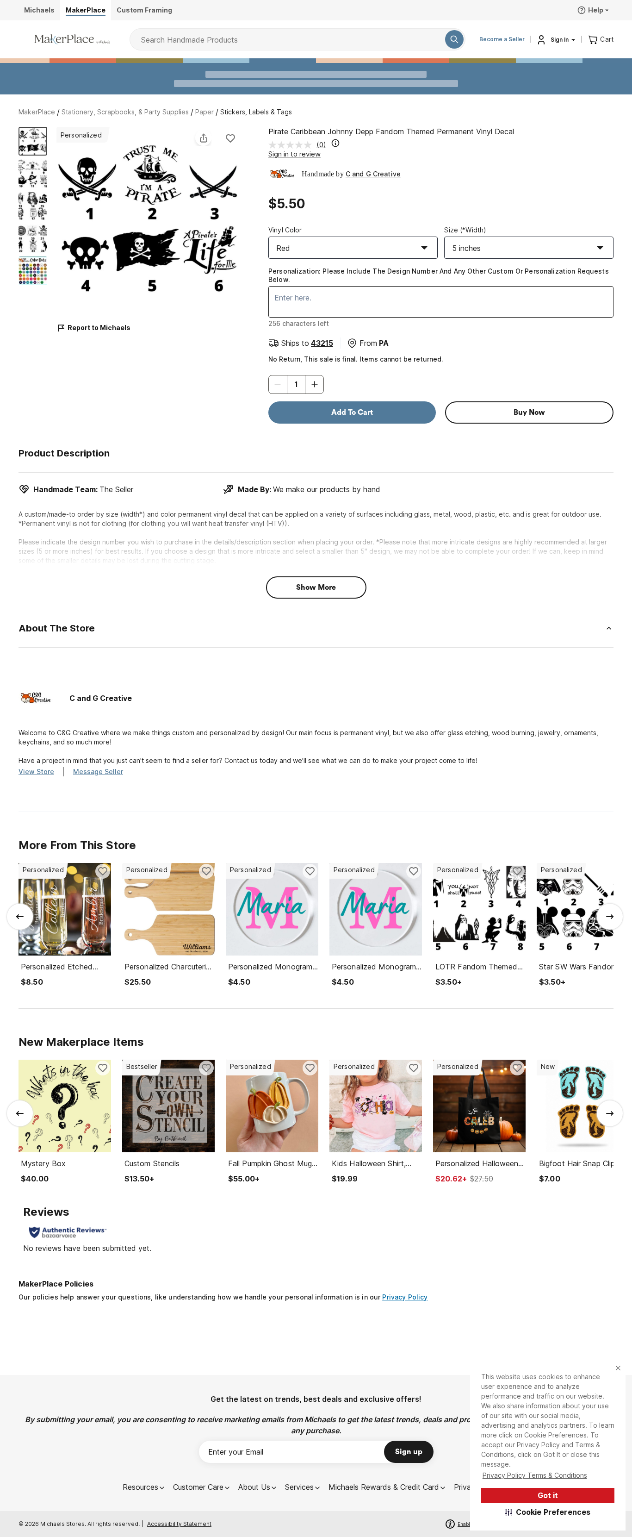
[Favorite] (230, 138)
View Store (36, 771)
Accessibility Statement (179, 1523)
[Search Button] (454, 39)
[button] (548, 1512)
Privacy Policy (405, 1297)
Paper (204, 112)
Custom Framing (144, 10)
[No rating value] (292, 144)
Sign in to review (294, 154)
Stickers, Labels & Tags (256, 112)
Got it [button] (548, 1495)
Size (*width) (465, 230)
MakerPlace (37, 112)
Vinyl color (285, 230)
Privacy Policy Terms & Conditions (535, 1475)
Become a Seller (502, 39)
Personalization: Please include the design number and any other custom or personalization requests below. (438, 275)
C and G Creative (373, 174)
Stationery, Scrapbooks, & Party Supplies (125, 112)
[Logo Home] (72, 39)
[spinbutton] (296, 384)
